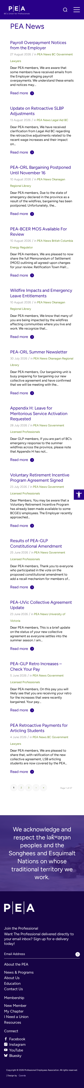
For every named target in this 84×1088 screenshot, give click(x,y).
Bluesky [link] (15, 1055)
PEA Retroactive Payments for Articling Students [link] (39, 728)
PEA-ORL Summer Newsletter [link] (38, 351)
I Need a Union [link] (16, 1016)
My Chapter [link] (13, 1011)
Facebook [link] (17, 1039)
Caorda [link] (22, 1075)
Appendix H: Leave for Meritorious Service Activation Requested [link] (38, 413)
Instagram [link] (17, 1044)
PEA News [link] (44, 54)
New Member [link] (15, 1005)
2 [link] (21, 787)
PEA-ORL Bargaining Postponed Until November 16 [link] (40, 170)
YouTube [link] (16, 1050)
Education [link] (12, 983)
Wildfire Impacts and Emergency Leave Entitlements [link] (41, 293)
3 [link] (28, 787)
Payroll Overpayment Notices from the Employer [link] (38, 45)
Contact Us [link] (13, 989)
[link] (79, 495)
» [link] (43, 787)
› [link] (36, 787)
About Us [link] (12, 978)
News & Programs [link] (19, 972)
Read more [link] (19, 93)
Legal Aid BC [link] (59, 120)
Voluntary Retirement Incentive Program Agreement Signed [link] (39, 477)
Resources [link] (12, 1022)
